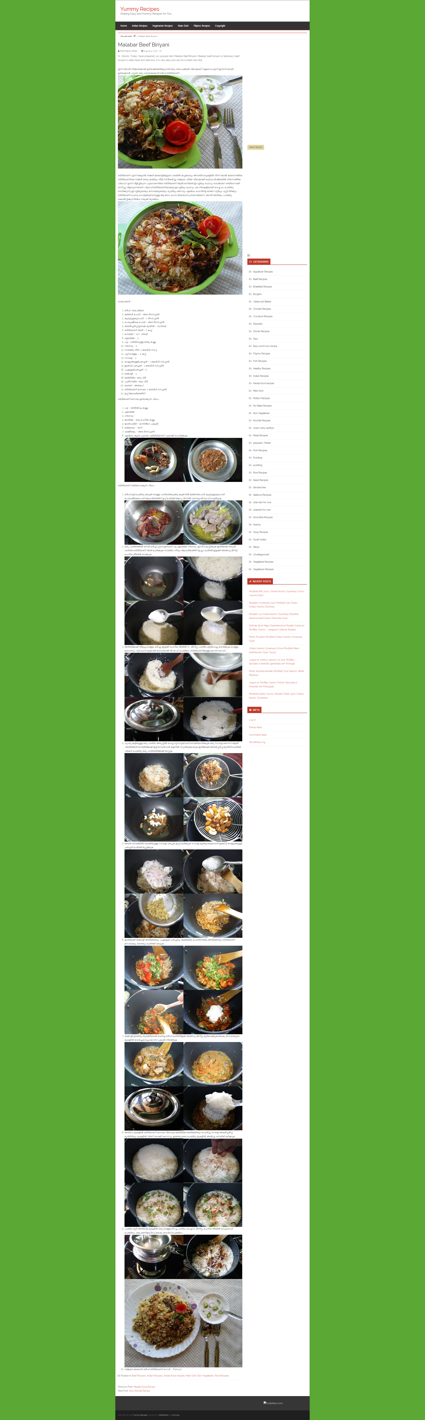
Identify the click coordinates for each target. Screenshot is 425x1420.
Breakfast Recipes (262, 286)
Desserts (257, 323)
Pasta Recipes (260, 435)
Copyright (220, 25)
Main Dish (183, 25)
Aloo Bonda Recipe (139, 1390)
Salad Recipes (260, 480)
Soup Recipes (260, 532)
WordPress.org (257, 742)
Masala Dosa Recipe (144, 1386)
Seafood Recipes (262, 495)
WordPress (163, 1415)
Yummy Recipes (139, 9)
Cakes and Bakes (262, 301)
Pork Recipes (260, 450)
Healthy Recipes (262, 368)
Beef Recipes (139, 1375)
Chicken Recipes (262, 309)
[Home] (134, 35)
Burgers (257, 294)
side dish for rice (262, 502)
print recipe (255, 147)
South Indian (259, 539)
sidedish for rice (261, 509)
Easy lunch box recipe (265, 346)
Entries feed (255, 727)
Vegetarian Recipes (162, 25)
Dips (255, 338)
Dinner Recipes (261, 331)
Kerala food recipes (174, 1375)
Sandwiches (259, 487)
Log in (252, 720)
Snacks (257, 524)
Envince (175, 1415)
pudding (257, 465)
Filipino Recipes (202, 25)
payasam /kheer (262, 443)
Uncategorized (261, 554)
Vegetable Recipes (263, 561)
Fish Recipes (260, 361)
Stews (256, 547)
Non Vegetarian (205, 1375)
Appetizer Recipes (263, 271)
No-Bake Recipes (262, 405)
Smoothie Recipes (263, 517)
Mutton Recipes (261, 398)
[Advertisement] (272, 93)
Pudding (257, 457)
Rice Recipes (222, 1375)
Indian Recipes (139, 25)
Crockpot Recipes (263, 316)
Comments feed (257, 734)
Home (123, 25)
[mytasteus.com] (273, 1403)
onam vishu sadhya (263, 428)
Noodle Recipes (262, 420)
